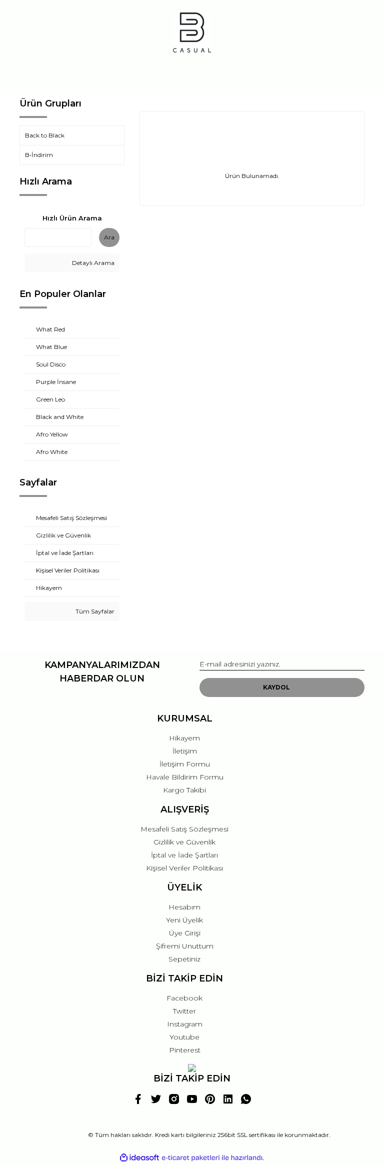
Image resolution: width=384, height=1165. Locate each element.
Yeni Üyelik (184, 920)
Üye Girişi (184, 933)
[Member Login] (192, 72)
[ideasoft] (140, 1157)
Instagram (184, 1024)
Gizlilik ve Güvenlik (185, 842)
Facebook (184, 998)
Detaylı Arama (92, 262)
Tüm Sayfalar (94, 611)
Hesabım (184, 907)
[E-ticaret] (191, 1157)
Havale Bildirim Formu (185, 777)
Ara (109, 237)
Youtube (185, 1037)
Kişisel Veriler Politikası (184, 868)
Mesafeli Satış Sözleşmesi (184, 829)
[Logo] (192, 32)
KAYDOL (276, 687)
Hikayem (184, 738)
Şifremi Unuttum (185, 946)
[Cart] (352, 72)
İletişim (184, 751)
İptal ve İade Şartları (184, 855)
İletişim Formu (185, 764)
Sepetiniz (184, 959)
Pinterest (184, 1050)
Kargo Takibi (184, 790)
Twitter (184, 1011)
